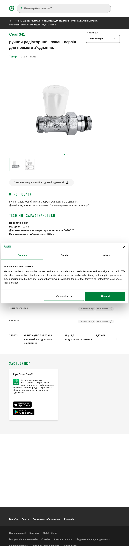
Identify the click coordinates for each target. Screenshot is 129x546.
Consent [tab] (22, 255)
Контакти (34, 533)
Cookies (45, 539)
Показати (85, 308)
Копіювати (103, 308)
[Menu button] (117, 8)
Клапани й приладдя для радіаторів (50, 20)
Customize (62, 296)
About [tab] (106, 255)
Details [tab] (64, 255)
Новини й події (17, 533)
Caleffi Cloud (50, 533)
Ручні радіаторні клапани (84, 20)
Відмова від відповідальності (93, 539)
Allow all (105, 296)
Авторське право (63, 539)
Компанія (69, 519)
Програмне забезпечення (46, 519)
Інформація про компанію (23, 539)
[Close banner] (124, 247)
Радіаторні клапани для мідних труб (27, 24)
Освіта (25, 519)
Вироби (26, 20)
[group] (15, 164)
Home (18, 20)
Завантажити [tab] (28, 56)
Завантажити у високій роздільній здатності (39, 182)
